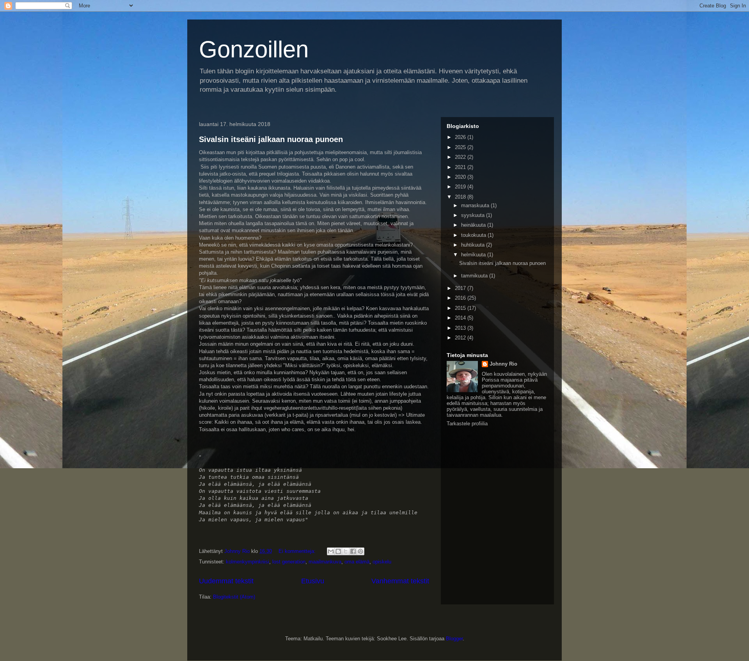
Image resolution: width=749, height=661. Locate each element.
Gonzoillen (254, 49)
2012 (461, 338)
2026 (461, 137)
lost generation (288, 562)
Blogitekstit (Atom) (234, 597)
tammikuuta (475, 276)
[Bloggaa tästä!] (338, 551)
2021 (461, 167)
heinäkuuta (474, 225)
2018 (461, 197)
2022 (461, 157)
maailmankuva (325, 562)
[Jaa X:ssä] (346, 551)
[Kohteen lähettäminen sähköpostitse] (331, 551)
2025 (461, 147)
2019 (461, 187)
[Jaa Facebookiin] (353, 551)
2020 (461, 177)
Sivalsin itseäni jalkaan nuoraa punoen (271, 139)
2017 (461, 288)
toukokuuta (474, 235)
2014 (461, 318)
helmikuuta (474, 255)
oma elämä (356, 562)
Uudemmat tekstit (226, 581)
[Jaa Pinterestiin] (360, 551)
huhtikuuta (473, 245)
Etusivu (312, 581)
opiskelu (382, 562)
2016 (461, 298)
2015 (461, 308)
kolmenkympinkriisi (247, 562)
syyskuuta (473, 215)
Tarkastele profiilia (467, 423)
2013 (461, 328)
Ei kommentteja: (298, 551)
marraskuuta (476, 205)
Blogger (454, 638)
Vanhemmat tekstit (400, 581)
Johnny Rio (503, 364)
